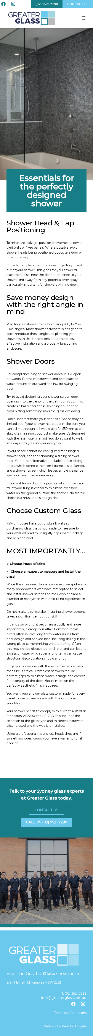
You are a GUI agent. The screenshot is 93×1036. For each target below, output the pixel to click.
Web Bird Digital (74, 1026)
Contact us (77, 4)
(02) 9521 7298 (46, 4)
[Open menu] (84, 18)
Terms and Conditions (70, 1013)
